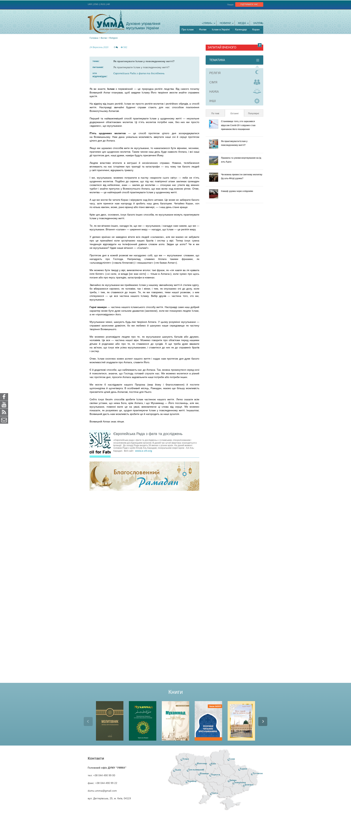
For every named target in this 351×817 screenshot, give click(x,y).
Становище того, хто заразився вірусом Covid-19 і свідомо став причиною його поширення (238, 125)
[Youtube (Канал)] (4, 404)
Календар (241, 29)
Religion (113, 38)
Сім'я (213, 82)
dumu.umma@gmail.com (102, 790)
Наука (214, 91)
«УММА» (207, 23)
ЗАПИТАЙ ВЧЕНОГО (221, 47)
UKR (90, 4)
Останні (237, 113)
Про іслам (188, 29)
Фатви (202, 29)
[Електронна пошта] (4, 419)
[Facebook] (4, 396)
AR (108, 4)
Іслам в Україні (221, 29)
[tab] (234, 72)
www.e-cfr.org (143, 450)
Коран (256, 29)
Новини (225, 23)
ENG (96, 4)
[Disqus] (144, 541)
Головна (94, 38)
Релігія (215, 73)
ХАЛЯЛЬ (258, 23)
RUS (103, 4)
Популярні (253, 113)
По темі (215, 113)
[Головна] (106, 21)
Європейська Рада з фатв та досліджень (139, 73)
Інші (212, 101)
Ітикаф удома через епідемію (237, 191)
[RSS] (4, 412)
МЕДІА (242, 23)
